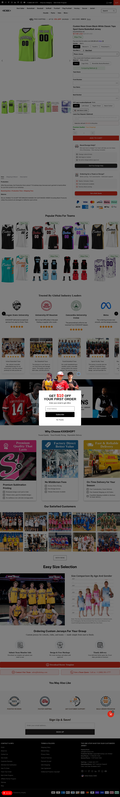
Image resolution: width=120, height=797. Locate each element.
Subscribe (60, 415)
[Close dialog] (78, 373)
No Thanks (60, 420)
